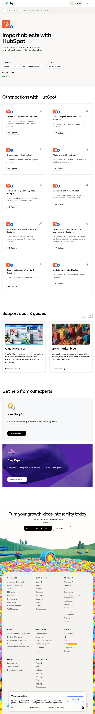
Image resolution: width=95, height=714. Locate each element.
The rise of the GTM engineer (18, 634)
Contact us (68, 634)
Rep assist (11, 595)
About (66, 637)
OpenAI (39, 582)
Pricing (67, 618)
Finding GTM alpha (14, 637)
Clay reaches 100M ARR (16, 640)
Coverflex (39, 599)
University (40, 637)
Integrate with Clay (71, 648)
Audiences (68, 601)
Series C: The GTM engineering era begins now (18, 645)
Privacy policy (12, 663)
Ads (65, 589)
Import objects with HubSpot (40, 10)
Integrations (69, 615)
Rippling (39, 602)
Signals (67, 604)
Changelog (68, 621)
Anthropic (40, 595)
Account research (14, 585)
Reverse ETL (12, 599)
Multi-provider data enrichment (72, 596)
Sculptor (67, 585)
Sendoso (39, 592)
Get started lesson (43, 634)
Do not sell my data (15, 670)
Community (40, 647)
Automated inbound (15, 582)
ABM (9, 589)
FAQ (37, 651)
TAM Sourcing (12, 609)
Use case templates (44, 640)
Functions (68, 611)
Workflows (68, 608)
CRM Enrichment (14, 606)
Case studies (41, 609)
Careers (67, 640)
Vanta (38, 585)
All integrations (9, 10)
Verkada (39, 589)
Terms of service (14, 667)
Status (67, 651)
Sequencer (68, 592)
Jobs (66, 644)
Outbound (11, 602)
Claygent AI (68, 582)
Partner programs (43, 644)
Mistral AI (39, 606)
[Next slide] (90, 315)
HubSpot (23, 10)
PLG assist (11, 592)
